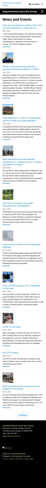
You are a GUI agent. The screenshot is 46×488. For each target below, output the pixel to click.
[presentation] (23, 58)
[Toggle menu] (42, 11)
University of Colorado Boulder (14, 454)
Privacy (5, 459)
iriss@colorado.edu (13, 436)
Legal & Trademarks (16, 459)
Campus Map (28, 459)
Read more (6, 47)
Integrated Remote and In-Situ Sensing (20, 11)
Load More (23, 415)
